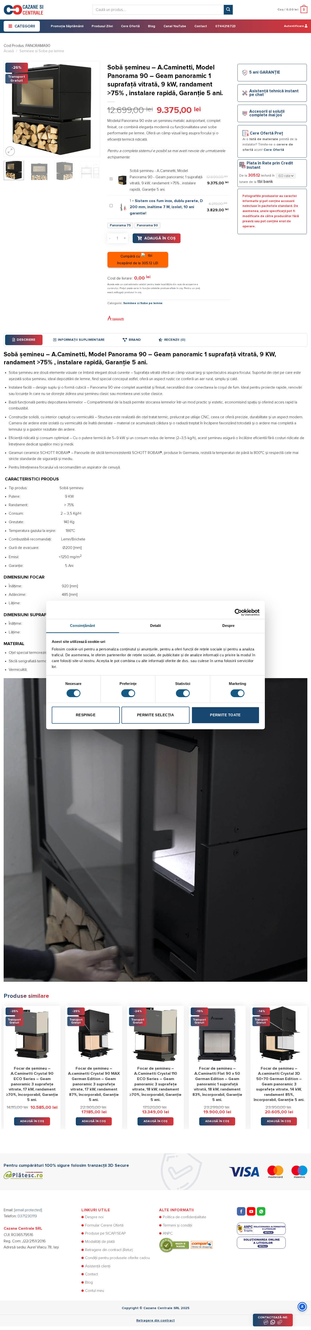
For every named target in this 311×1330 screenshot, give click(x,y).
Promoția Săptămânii (67, 26)
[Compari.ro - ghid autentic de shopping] (185, 1245)
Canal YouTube (175, 26)
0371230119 (27, 1216)
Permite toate (225, 715)
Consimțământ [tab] (82, 625)
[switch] (128, 693)
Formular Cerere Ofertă (104, 1225)
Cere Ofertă (130, 26)
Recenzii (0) (174, 339)
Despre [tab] (228, 625)
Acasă (9, 51)
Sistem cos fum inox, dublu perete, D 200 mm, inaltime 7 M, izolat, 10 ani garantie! (166, 207)
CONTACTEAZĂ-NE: (273, 1317)
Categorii (25, 26)
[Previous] (11, 109)
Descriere (26, 339)
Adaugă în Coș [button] (32, 1121)
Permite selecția (155, 715)
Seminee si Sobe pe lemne (41, 51)
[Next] (92, 109)
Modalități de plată (100, 1242)
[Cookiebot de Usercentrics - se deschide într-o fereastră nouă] (238, 610)
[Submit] (228, 10)
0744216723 (225, 26)
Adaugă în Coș (160, 238)
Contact (200, 26)
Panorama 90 (147, 225)
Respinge (86, 715)
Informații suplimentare (81, 339)
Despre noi (94, 1217)
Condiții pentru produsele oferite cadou (117, 1258)
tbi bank (265, 181)
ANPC (168, 1233)
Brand (135, 339)
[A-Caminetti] (115, 318)
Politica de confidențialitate (184, 1217)
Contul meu (94, 1291)
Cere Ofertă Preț (266, 133)
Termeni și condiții (177, 1225)
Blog (151, 26)
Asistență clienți (97, 1266)
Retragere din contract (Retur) (109, 1250)
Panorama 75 (120, 225)
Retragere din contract (155, 1320)
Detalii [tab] (155, 625)
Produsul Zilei (102, 26)
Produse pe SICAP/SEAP (105, 1233)
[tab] (24, 340)
